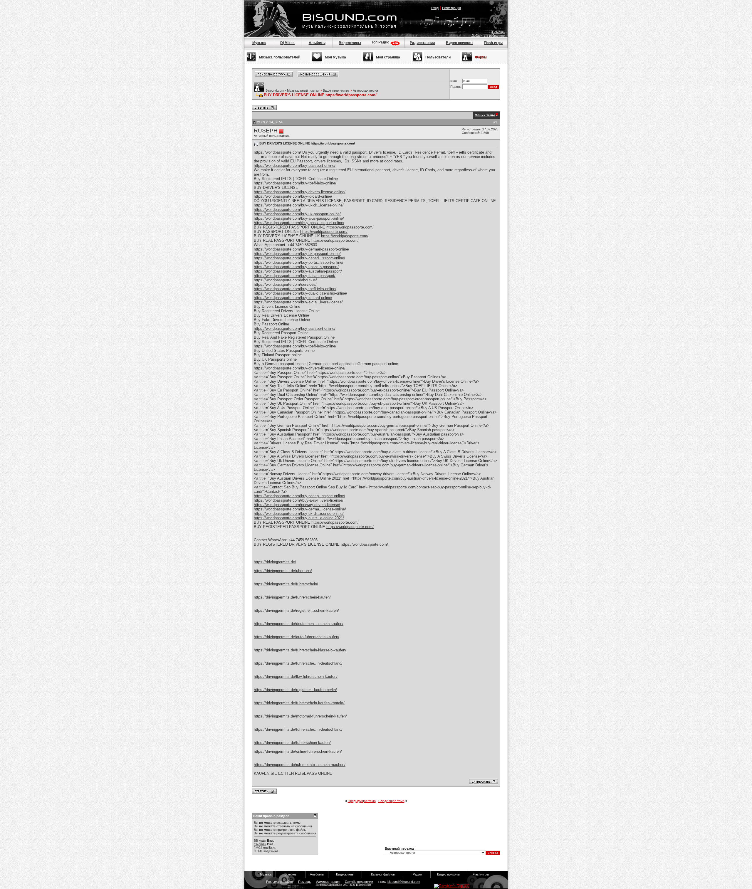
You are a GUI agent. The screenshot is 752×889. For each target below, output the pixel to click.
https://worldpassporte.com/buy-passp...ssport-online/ (299, 496)
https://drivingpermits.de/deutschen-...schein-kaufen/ (298, 623)
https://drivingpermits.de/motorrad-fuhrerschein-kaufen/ (300, 716)
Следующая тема (391, 801)
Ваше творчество (336, 90)
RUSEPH (266, 130)
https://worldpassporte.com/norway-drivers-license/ (297, 505)
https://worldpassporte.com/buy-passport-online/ (294, 165)
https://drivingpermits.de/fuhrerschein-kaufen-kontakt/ (299, 703)
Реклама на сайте (279, 881)
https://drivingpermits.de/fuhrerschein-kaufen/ (292, 597)
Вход (435, 8)
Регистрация (451, 8)
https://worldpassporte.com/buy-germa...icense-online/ (300, 509)
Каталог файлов (383, 874)
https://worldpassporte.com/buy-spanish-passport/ (296, 267)
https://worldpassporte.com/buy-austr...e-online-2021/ (299, 518)
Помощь (498, 32)
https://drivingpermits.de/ (275, 562)
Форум (481, 57)
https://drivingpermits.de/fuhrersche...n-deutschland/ (298, 663)
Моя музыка (335, 57)
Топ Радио (381, 42)
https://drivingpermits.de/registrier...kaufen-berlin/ (295, 690)
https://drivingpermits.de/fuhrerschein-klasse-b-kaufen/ (300, 650)
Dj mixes (290, 874)
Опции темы (485, 115)
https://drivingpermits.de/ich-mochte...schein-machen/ (299, 764)
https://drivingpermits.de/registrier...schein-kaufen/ (296, 610)
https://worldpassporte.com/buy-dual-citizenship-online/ (300, 293)
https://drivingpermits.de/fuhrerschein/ (286, 584)
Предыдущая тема (362, 801)
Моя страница (388, 57)
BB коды (260, 840)
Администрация (328, 881)
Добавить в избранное (488, 35)
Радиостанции (422, 43)
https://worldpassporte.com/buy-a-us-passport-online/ (299, 218)
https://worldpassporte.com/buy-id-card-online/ (293, 196)
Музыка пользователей (279, 57)
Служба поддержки (359, 881)
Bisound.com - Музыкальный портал (292, 90)
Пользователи (438, 57)
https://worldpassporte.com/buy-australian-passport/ (298, 271)
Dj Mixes (287, 43)
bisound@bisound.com (403, 881)
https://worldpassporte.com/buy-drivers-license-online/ (299, 192)
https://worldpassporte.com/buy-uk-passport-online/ (297, 214)
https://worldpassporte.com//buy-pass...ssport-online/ (299, 223)
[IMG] (258, 847)
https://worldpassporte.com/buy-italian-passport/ (294, 275)
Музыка (259, 43)
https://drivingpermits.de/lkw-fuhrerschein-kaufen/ (296, 676)
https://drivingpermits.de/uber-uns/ (283, 571)
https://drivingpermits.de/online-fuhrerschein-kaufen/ (298, 751)
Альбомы (317, 43)
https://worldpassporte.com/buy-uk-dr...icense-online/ (299, 205)
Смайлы (260, 844)
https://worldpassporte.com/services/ (285, 284)
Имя (453, 81)
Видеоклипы (350, 43)
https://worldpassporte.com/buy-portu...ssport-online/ (298, 262)
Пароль (455, 86)
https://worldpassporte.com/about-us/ (285, 280)
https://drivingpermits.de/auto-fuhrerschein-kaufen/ (296, 637)
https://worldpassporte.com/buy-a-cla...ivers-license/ (298, 302)
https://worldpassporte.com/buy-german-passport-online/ (301, 249)
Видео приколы (459, 43)
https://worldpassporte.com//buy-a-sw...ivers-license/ (298, 500)
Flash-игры (493, 43)
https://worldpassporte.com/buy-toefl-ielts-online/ (295, 183)
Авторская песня (365, 90)
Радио (417, 874)
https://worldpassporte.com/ (277, 152)
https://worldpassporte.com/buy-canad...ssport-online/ (299, 258)
